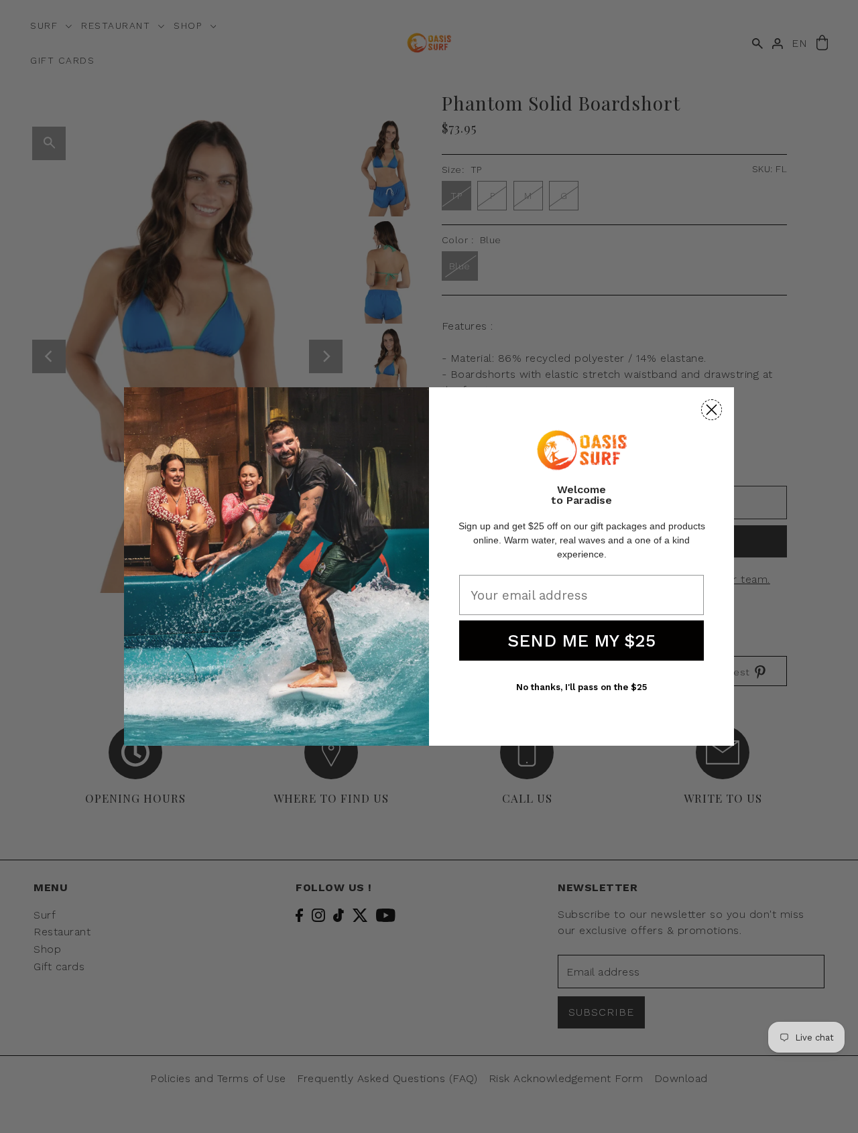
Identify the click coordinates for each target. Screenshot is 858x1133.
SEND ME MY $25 (581, 640)
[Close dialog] (711, 409)
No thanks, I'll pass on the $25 (581, 687)
